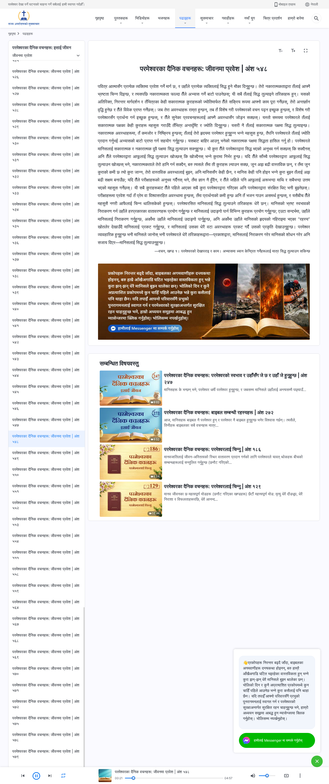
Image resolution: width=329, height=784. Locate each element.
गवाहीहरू (228, 18)
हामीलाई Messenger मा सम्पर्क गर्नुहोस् (278, 740)
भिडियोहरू (142, 18)
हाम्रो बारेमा (296, 18)
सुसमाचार (206, 18)
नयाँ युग (249, 18)
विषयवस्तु (107, 50)
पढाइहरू (185, 18)
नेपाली (314, 4)
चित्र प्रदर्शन (272, 18)
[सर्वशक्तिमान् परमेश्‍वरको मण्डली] (23, 18)
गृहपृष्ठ (99, 18)
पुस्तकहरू (121, 18)
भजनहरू (164, 18)
